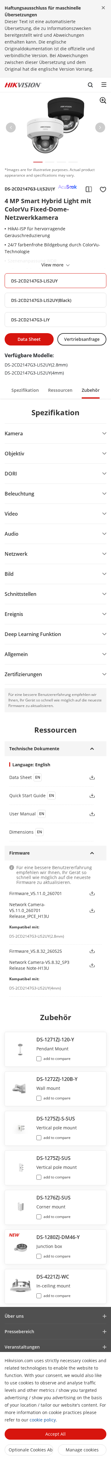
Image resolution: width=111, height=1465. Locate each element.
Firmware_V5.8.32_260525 (35, 951)
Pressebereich (19, 1331)
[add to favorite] (101, 189)
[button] (11, 129)
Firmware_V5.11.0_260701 (35, 893)
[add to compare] (89, 189)
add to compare (57, 1058)
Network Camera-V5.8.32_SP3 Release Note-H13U (39, 965)
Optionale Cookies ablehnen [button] (31, 1450)
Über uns (14, 1316)
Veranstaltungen (22, 1347)
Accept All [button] (55, 1434)
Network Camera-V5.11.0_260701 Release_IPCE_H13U (29, 910)
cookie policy (43, 1420)
